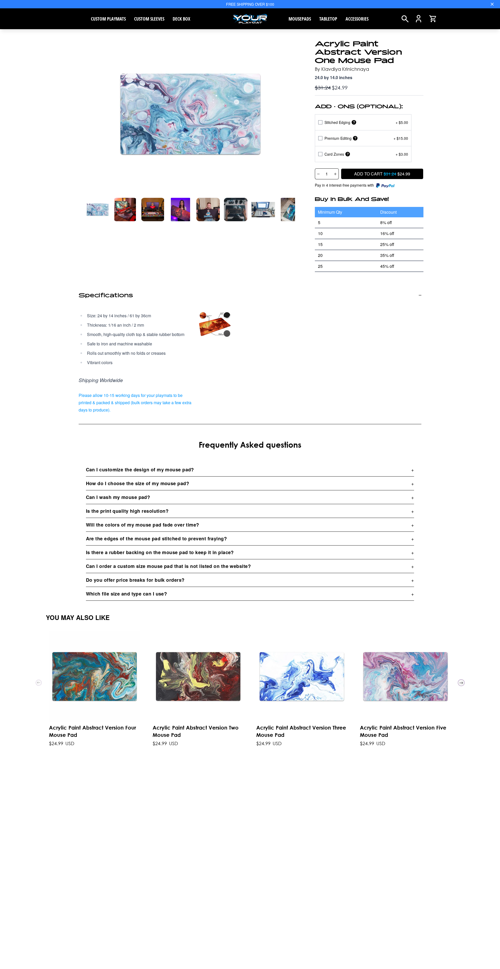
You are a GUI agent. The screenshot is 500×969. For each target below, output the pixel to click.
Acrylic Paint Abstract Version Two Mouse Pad (196, 731)
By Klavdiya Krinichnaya (342, 69)
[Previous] (123, 114)
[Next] (257, 114)
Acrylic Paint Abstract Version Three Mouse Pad (301, 731)
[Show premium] (355, 138)
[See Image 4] (208, 209)
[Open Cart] (433, 18)
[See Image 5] (235, 209)
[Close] (492, 4)
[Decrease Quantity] (318, 173)
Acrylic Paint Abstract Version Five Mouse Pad (403, 731)
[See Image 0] (97, 209)
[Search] (405, 18)
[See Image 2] (153, 209)
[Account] (418, 19)
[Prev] (38, 682)
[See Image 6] (263, 209)
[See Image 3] (180, 209)
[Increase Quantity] (335, 173)
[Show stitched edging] (354, 122)
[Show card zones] (347, 154)
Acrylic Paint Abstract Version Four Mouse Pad (92, 731)
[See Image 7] (291, 209)
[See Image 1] (125, 209)
